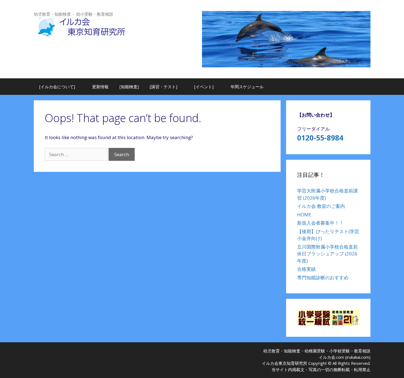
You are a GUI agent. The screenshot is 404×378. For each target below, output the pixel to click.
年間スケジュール (247, 86)
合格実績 (306, 269)
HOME (304, 214)
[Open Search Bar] (362, 86)
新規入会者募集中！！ (320, 223)
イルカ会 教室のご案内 (321, 206)
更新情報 (100, 86)
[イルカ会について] (57, 86)
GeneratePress (131, 351)
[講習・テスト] (163, 86)
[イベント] (204, 86)
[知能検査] (129, 86)
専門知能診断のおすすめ (322, 277)
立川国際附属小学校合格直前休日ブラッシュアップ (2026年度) (327, 254)
